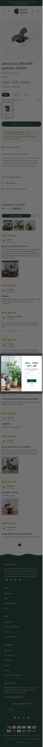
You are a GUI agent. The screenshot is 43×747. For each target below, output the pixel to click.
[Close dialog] (40, 357)
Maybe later (31, 385)
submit (30, 380)
